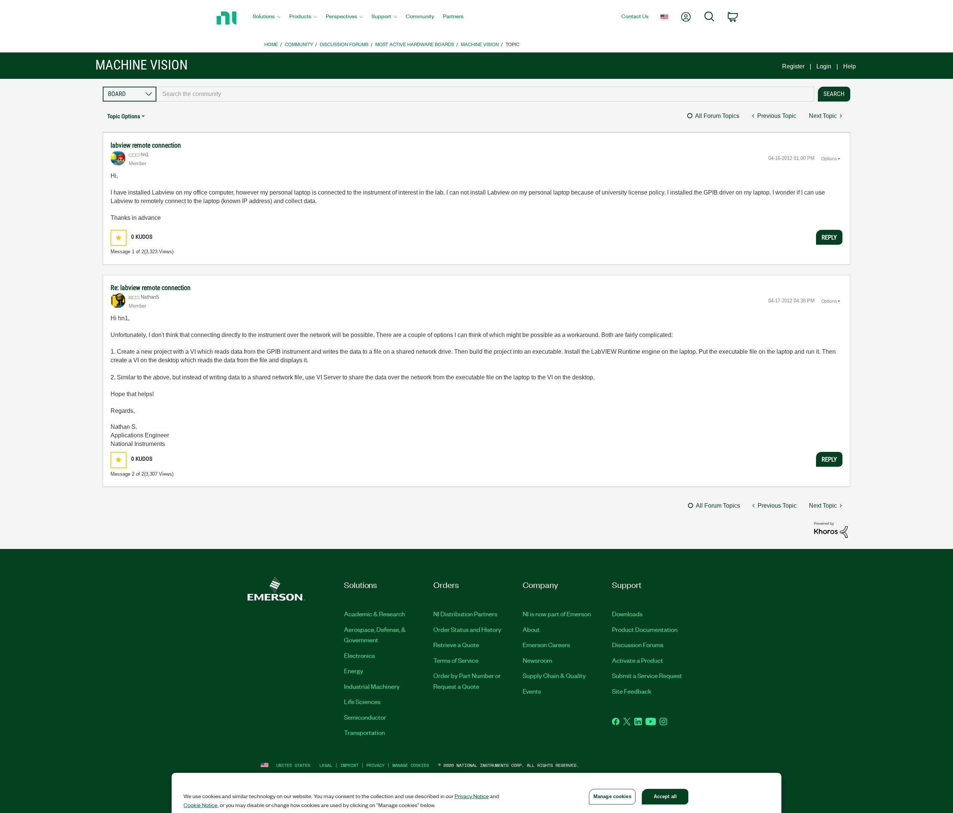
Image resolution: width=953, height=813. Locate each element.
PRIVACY (375, 765)
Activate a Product (637, 660)
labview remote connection (146, 145)
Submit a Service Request (647, 675)
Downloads (627, 614)
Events (532, 691)
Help (849, 66)
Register (793, 66)
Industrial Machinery (372, 686)
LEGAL (325, 765)
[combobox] (485, 94)
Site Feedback (631, 691)
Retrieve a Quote (456, 644)
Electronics (359, 655)
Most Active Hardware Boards (414, 44)
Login (823, 66)
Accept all (665, 796)
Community (299, 44)
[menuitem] (266, 18)
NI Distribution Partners (465, 614)
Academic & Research (374, 614)
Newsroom (537, 660)
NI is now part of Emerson (557, 614)
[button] (118, 237)
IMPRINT (349, 765)
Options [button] (829, 158)
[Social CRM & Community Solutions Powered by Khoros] (831, 529)
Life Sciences (362, 701)
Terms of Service (455, 660)
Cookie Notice (200, 805)
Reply (829, 237)
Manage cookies (410, 765)
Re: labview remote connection (151, 288)
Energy (353, 670)
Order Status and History (467, 629)
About (531, 629)
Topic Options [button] (123, 116)
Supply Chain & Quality (554, 675)
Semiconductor (365, 717)
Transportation (364, 732)
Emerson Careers (546, 644)
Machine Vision (480, 44)
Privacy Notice (472, 796)
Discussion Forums (344, 44)
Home (271, 44)
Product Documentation (645, 629)
